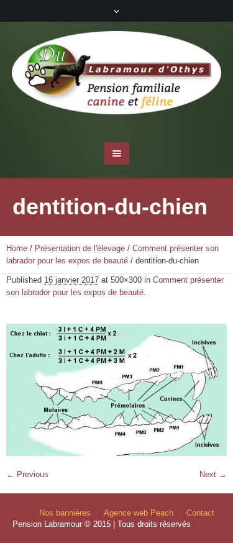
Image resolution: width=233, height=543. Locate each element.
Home (16, 248)
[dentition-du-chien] (116, 390)
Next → (213, 474)
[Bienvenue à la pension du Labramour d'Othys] (117, 76)
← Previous (27, 474)
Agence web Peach (138, 513)
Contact (200, 513)
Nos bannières (65, 513)
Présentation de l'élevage (80, 248)
